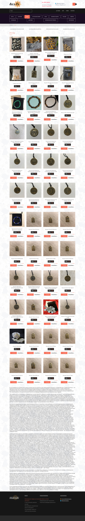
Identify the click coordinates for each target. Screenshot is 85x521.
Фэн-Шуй (64, 16)
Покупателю (44, 495)
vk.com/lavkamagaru (66, 499)
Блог (63, 10)
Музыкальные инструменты (50, 20)
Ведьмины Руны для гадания (69, 29)
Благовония (71, 20)
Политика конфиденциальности (47, 502)
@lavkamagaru (65, 500)
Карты (12, 16)
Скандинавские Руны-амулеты (35, 29)
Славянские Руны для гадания (52, 29)
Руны (27, 16)
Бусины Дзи (13, 20)
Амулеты (72, 16)
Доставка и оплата (44, 499)
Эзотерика (20, 16)
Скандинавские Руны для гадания (17, 29)
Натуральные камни (36, 16)
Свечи (45, 16)
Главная (11, 25)
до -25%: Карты (46, 2)
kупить (47, 59)
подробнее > (20, 61)
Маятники (31, 20)
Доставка (58, 10)
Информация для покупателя (47, 500)
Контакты (72, 10)
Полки (67, 10)
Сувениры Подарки (55, 16)
